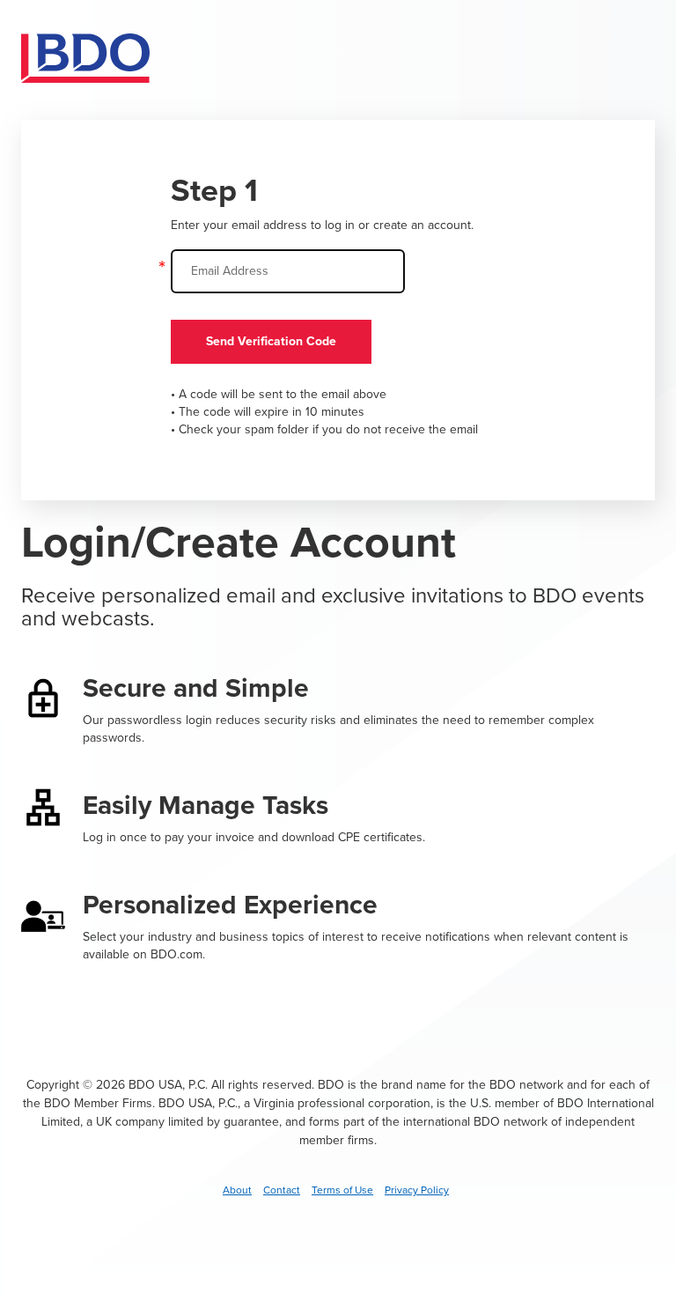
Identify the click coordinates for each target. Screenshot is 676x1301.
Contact (281, 1190)
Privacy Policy (417, 1190)
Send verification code (271, 341)
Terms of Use (342, 1190)
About (237, 1190)
